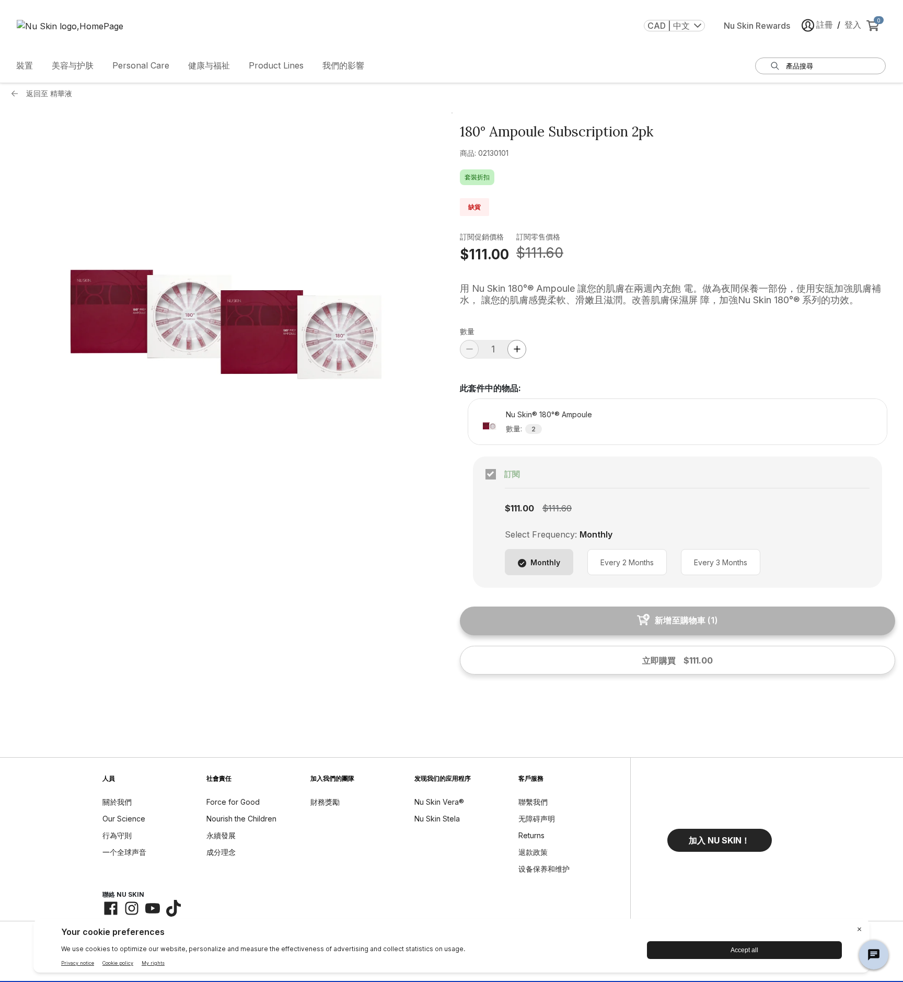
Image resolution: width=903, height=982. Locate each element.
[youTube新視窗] (152, 908)
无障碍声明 (536, 818)
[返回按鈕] (17, 93)
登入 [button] (852, 24)
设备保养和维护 (544, 868)
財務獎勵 (325, 801)
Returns (531, 835)
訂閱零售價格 (538, 236)
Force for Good (233, 801)
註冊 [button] (824, 24)
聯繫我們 (533, 801)
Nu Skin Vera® (439, 801)
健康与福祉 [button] (209, 65)
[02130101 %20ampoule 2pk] (225, 330)
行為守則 (117, 835)
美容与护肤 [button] (73, 65)
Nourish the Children (241, 818)
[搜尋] (775, 66)
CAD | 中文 (668, 25)
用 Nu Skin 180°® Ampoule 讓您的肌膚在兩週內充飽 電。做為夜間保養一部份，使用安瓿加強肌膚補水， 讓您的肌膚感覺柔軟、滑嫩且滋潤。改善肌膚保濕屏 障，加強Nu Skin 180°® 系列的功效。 (670, 294)
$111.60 (539, 253)
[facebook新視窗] (110, 908)
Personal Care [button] (140, 65)
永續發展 (221, 835)
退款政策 (533, 852)
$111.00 (484, 254)
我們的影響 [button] (343, 65)
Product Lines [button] (276, 65)
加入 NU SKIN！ (719, 840)
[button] (719, 840)
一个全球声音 (124, 852)
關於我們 (117, 801)
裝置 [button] (24, 65)
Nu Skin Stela (437, 818)
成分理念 (221, 852)
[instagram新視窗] (131, 908)
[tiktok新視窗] (173, 908)
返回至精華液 (49, 93)
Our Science (123, 818)
